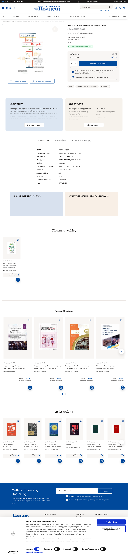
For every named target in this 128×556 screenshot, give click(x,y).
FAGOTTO (77, 40)
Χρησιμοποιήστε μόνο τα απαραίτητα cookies (111, 528)
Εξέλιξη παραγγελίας (120, 1)
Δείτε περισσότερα (34, 125)
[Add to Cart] (18, 280)
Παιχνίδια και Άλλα (54, 16)
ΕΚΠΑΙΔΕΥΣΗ (36, 21)
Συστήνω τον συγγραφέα (44, 81)
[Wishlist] (116, 8)
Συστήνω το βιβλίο (20, 81)
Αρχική (4, 21)
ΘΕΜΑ (8, 21)
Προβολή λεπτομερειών (34, 552)
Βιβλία (2, 16)
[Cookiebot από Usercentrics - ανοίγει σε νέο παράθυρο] (13, 552)
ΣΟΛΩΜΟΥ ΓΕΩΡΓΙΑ (9, 268)
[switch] (57, 549)
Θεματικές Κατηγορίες (77, 16)
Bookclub (97, 16)
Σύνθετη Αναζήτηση (105, 10)
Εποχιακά (16, 16)
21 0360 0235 (18, 2)
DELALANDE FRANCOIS (76, 29)
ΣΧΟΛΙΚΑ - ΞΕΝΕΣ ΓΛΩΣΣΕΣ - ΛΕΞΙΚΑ (22, 21)
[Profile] (120, 8)
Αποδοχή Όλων (111, 522)
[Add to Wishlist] (55, 29)
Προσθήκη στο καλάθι (98, 63)
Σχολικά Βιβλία (33, 16)
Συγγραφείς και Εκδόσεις (118, 16)
